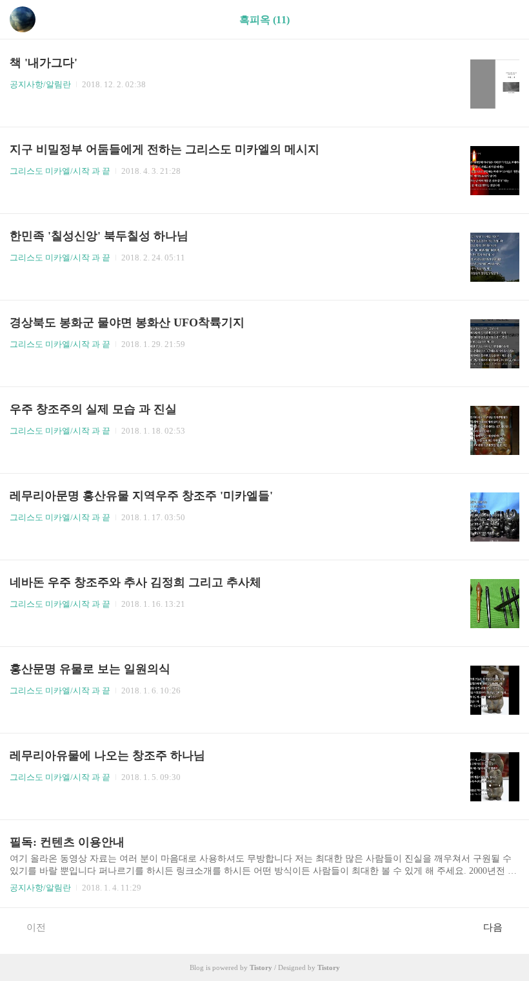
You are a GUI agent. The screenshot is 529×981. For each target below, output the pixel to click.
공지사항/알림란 (40, 84)
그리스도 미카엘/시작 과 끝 (60, 171)
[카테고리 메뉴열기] (506, 19)
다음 (493, 927)
